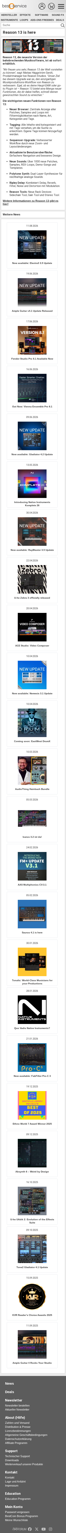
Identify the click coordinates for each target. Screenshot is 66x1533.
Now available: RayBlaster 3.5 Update (32, 550)
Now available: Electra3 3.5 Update (32, 263)
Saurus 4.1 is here (32, 932)
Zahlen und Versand (17, 1422)
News (9, 1383)
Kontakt (9, 1477)
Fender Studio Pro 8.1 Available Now (32, 358)
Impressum (11, 1485)
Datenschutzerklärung (18, 1439)
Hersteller (9, 15)
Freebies (48, 20)
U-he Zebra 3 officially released (32, 597)
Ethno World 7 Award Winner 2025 (32, 1123)
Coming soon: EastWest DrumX (32, 741)
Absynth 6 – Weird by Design (32, 1171)
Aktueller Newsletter (17, 1409)
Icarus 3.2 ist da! (32, 837)
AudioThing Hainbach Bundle (32, 789)
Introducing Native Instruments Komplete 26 (32, 504)
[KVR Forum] (19, 1529)
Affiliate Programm (16, 1443)
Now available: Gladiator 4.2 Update (32, 454)
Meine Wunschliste (16, 1520)
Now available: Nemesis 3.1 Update (32, 693)
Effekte (25, 15)
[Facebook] (30, 1529)
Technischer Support (17, 1456)
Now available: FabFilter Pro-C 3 (32, 1076)
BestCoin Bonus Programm (21, 1516)
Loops (24, 20)
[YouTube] (43, 1529)
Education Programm (17, 1498)
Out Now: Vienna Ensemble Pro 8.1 (32, 406)
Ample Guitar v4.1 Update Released (32, 311)
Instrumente (9, 20)
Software (41, 15)
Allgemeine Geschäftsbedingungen (26, 1435)
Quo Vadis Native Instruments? (32, 1028)
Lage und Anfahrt (15, 1481)
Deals (60, 20)
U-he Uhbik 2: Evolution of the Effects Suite (32, 1221)
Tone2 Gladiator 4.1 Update (32, 1267)
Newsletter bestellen (17, 1405)
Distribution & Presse (17, 1426)
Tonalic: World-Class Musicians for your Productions (32, 982)
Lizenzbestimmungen (18, 1430)
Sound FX (58, 15)
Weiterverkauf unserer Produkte (24, 1464)
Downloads (12, 1460)
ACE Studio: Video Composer (32, 645)
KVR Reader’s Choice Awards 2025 (32, 1315)
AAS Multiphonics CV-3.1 (32, 884)
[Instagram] (50, 1529)
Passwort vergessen (17, 1512)
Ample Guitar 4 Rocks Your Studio (32, 1363)
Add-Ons (35, 20)
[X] (37, 1529)
